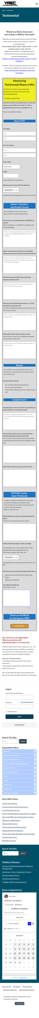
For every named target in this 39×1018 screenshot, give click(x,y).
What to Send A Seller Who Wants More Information (18, 834)
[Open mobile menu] (37, 4)
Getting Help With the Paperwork (12, 830)
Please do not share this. (12, 580)
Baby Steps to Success (9, 840)
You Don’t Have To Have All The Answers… (15, 807)
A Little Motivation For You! (11, 810)
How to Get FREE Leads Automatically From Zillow (18, 817)
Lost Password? (19, 724)
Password (9, 702)
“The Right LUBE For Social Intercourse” (14, 882)
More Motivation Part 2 (9, 837)
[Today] (22, 167)
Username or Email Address (14, 693)
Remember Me (12, 711)
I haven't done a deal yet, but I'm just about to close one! (20, 391)
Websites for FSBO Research (11, 820)
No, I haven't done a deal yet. (13, 387)
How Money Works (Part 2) (10, 875)
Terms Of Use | (6, 986)
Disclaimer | (17, 986)
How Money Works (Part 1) (10, 879)
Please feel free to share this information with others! (18, 576)
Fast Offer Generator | (10, 990)
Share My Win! (19, 626)
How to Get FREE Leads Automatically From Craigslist (19, 814)
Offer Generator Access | (26, 990)
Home (3, 10)
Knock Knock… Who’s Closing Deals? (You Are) (16, 872)
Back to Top (20, 1003)
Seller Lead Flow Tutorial (9, 824)
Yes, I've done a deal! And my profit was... (17, 385)
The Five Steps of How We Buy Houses (14, 827)
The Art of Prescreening (9, 803)
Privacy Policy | (27, 986)
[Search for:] (10, 741)
